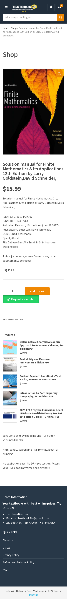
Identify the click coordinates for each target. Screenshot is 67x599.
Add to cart (37, 291)
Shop (14, 28)
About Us (8, 540)
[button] (59, 73)
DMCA (6, 547)
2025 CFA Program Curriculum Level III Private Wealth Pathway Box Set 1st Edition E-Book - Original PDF (41, 413)
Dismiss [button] (34, 594)
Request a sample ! (22, 299)
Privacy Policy (11, 555)
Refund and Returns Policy (18, 562)
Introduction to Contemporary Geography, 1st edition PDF (39, 394)
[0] (59, 7)
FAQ (5, 569)
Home (6, 28)
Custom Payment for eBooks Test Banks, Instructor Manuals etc (40, 377)
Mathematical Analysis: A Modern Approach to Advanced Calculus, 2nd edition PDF (42, 345)
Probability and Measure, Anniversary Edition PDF (35, 360)
